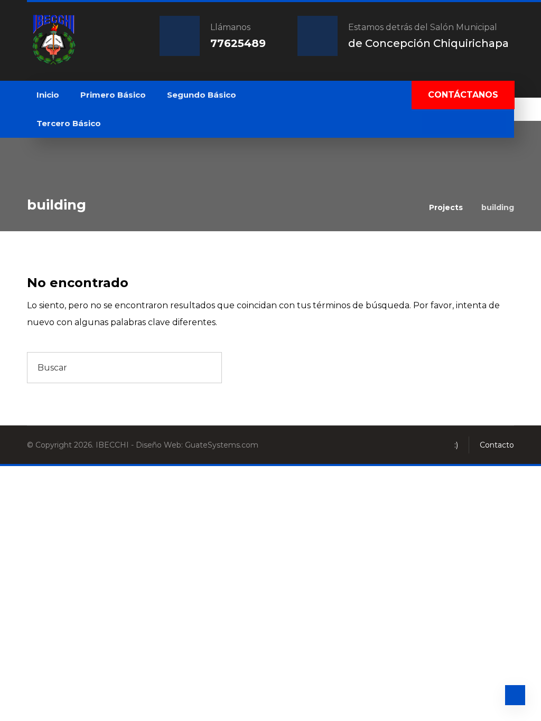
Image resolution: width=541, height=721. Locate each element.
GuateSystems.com (221, 445)
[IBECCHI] (53, 39)
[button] (432, 123)
